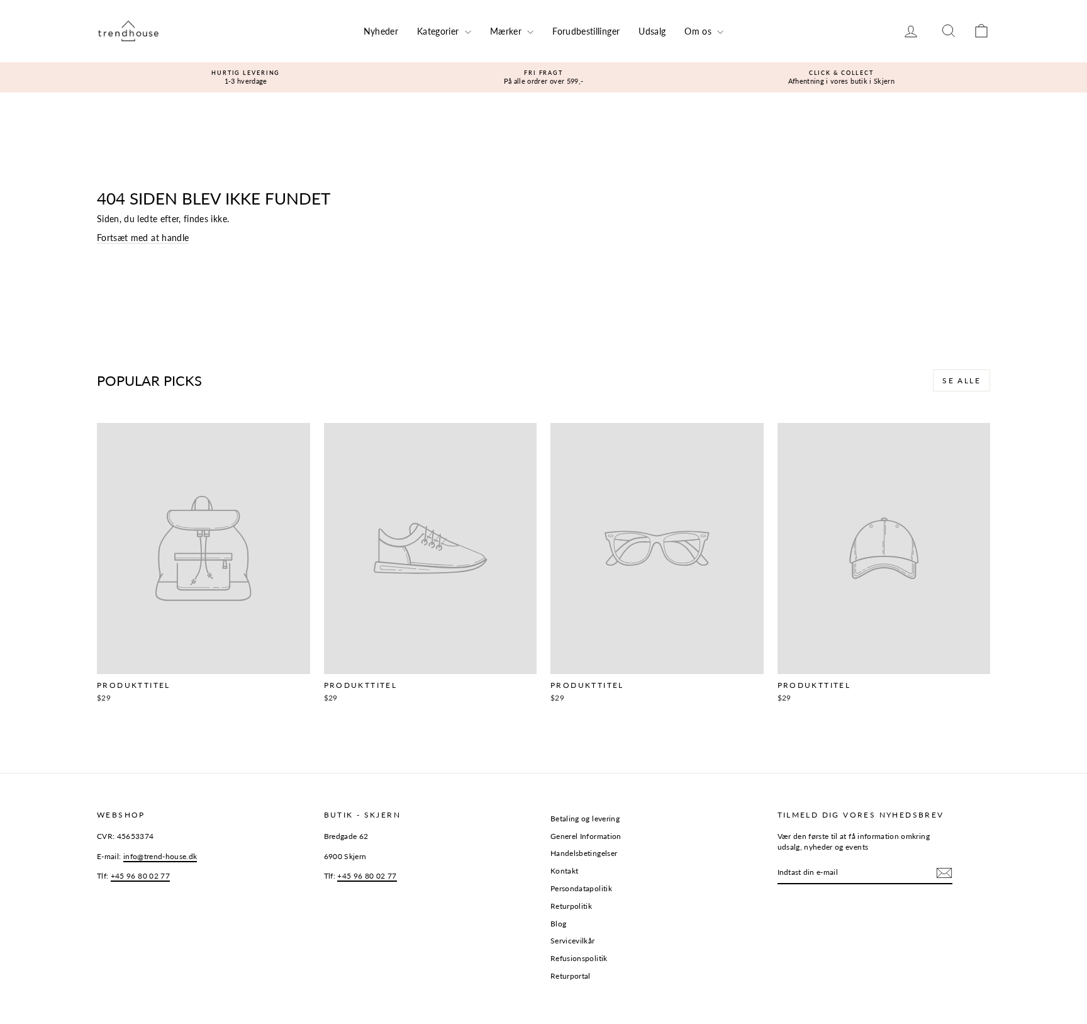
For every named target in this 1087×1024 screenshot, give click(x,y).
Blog (558, 923)
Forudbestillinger (586, 31)
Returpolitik (571, 906)
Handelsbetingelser (583, 853)
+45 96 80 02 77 (140, 876)
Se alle (961, 380)
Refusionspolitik (579, 958)
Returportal (570, 976)
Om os (699, 31)
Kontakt (564, 870)
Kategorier (439, 31)
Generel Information (586, 836)
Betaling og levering (585, 818)
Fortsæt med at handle (143, 237)
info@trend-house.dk (160, 856)
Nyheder (381, 31)
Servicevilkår (572, 940)
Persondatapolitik (581, 888)
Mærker (507, 31)
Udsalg (652, 31)
